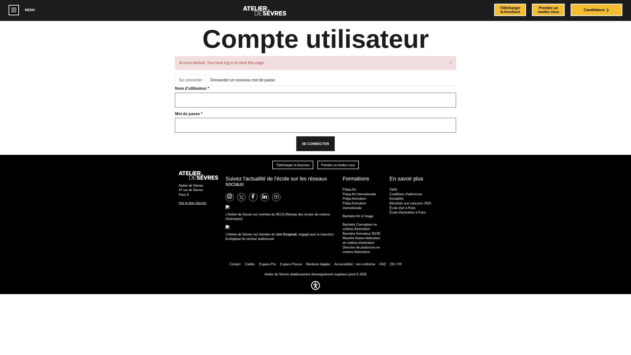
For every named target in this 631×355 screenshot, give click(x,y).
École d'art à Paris (402, 208)
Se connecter (192, 82)
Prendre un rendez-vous (338, 165)
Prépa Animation (354, 198)
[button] (315, 291)
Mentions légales (318, 264)
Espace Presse (291, 264)
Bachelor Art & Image (358, 216)
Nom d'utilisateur (192, 88)
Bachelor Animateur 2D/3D (361, 233)
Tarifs (393, 189)
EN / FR (396, 264)
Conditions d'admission (405, 194)
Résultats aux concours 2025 (410, 203)
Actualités (396, 198)
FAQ (382, 264)
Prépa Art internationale (359, 194)
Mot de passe (188, 114)
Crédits (250, 264)
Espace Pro (267, 264)
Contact (235, 264)
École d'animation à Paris (407, 212)
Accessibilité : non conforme (354, 264)
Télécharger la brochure (293, 165)
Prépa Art (349, 189)
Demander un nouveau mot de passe (242, 80)
